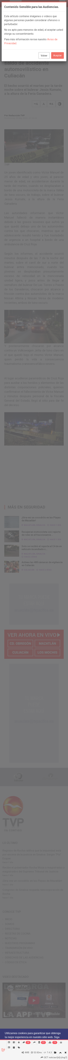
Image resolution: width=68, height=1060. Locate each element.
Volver (44, 55)
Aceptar (57, 55)
